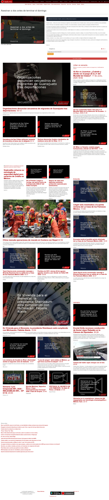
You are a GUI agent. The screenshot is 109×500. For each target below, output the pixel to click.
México (82, 4)
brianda (76, 179)
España (78, 4)
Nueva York (63, 4)
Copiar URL (50, 54)
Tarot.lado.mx (76, 491)
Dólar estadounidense (55, 4)
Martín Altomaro (28, 4)
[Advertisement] (36, 156)
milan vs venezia (80, 65)
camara (76, 302)
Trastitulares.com (52, 496)
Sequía (34, 4)
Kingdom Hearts (47, 4)
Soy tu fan (69, 4)
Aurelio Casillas (40, 4)
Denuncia (74, 4)
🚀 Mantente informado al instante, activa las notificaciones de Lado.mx (62, 18)
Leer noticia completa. (77, 58)
